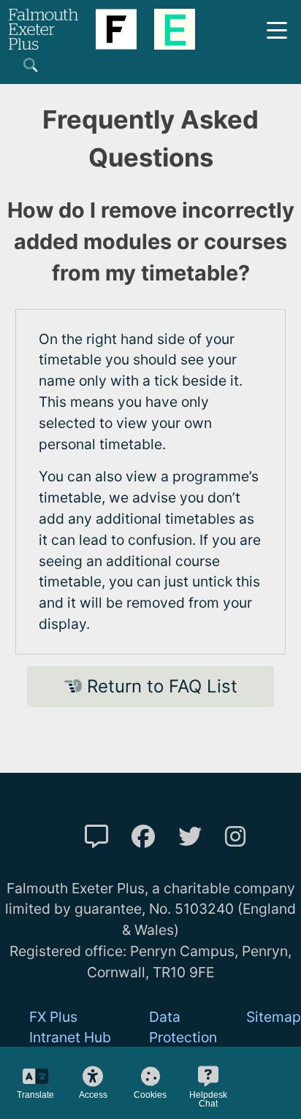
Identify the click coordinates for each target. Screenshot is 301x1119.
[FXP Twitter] (190, 836)
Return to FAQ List (159, 686)
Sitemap (273, 1017)
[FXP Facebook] (143, 836)
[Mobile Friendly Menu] (277, 28)
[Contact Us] (96, 836)
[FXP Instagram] (235, 836)
